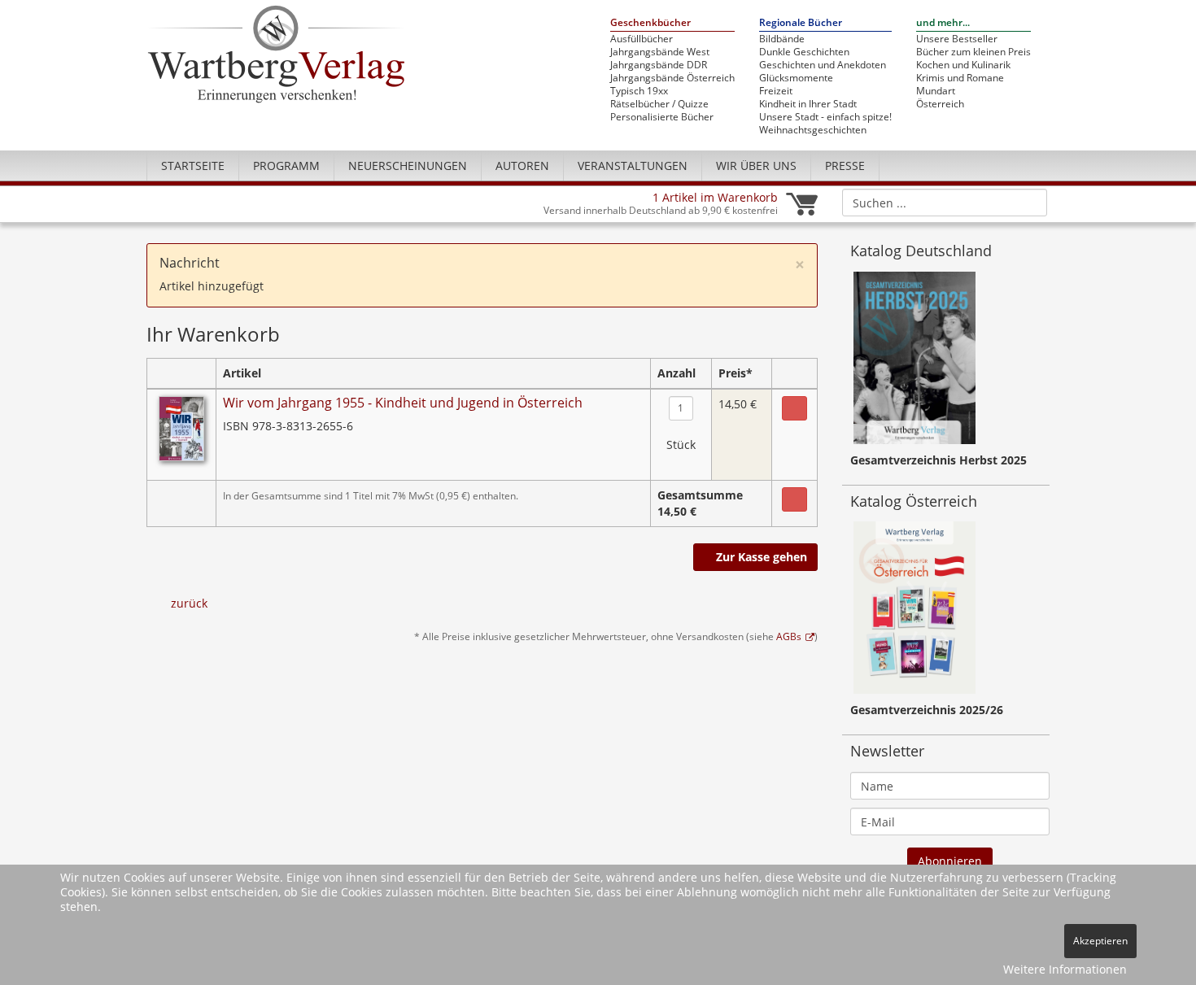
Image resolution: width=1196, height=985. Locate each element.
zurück (189, 603)
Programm (286, 165)
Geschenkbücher (650, 23)
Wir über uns (756, 165)
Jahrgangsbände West (659, 52)
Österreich (940, 104)
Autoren (522, 165)
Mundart (935, 91)
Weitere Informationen (1065, 969)
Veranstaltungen (632, 165)
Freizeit (775, 91)
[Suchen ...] (1030, 202)
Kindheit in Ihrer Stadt (808, 104)
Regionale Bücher (800, 23)
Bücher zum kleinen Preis (973, 52)
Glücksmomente (796, 78)
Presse (845, 165)
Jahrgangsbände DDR (658, 65)
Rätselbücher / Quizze (659, 104)
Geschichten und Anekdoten (822, 65)
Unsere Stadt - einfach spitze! (825, 117)
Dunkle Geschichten (804, 52)
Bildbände (782, 39)
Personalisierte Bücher (662, 117)
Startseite (193, 165)
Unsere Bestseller (956, 39)
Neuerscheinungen (407, 165)
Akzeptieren (1100, 941)
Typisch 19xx (639, 91)
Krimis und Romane (960, 78)
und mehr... (943, 23)
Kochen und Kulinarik (963, 65)
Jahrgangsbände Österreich (672, 78)
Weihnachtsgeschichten (812, 130)
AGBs (788, 636)
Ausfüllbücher (641, 39)
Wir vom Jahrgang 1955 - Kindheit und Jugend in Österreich (403, 403)
